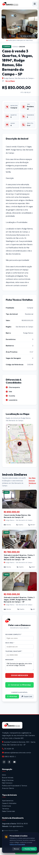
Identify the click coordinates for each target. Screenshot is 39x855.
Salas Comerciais (8, 811)
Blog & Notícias (8, 780)
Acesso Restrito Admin (10, 830)
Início (4, 775)
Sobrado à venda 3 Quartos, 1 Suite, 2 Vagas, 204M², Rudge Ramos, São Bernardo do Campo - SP (19, 599)
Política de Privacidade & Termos (14, 786)
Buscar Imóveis (7, 777)
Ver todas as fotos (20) (27, 36)
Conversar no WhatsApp (21, 685)
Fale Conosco (7, 783)
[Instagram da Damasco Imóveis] (4, 762)
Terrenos (5, 809)
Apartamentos (7, 800)
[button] (19, 24)
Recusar (16, 849)
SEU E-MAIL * (9, 643)
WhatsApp (13, 696)
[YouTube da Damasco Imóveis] (14, 762)
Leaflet (12, 463)
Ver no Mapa (10, 81)
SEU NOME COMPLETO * (13, 634)
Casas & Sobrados (9, 803)
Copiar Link (28, 696)
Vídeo (13, 36)
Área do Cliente (8, 788)
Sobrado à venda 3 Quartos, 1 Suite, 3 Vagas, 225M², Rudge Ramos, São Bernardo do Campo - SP (19, 557)
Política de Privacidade (17, 844)
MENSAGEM (9, 660)
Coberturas (6, 806)
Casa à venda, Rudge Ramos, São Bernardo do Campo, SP (17, 516)
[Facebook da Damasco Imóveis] (9, 762)
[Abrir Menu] (34, 4)
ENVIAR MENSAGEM (19, 675)
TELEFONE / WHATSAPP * (13, 651)
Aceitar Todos (30, 849)
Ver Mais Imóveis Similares (32, 480)
